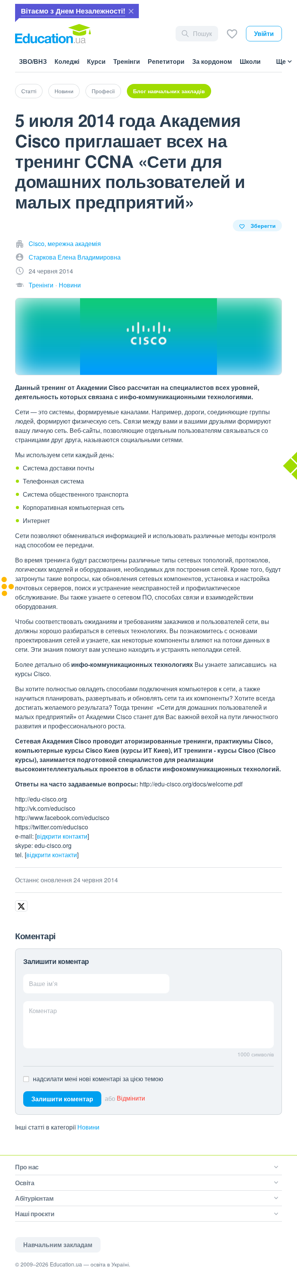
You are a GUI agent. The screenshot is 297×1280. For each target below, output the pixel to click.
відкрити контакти (62, 836)
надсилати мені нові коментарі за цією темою (98, 1078)
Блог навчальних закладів (169, 91)
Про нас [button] (27, 1166)
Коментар (43, 1010)
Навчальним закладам (57, 1244)
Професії (103, 91)
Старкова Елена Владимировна (75, 257)
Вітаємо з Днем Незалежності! (73, 11)
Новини (64, 91)
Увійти (264, 33)
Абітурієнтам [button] (34, 1198)
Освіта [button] (24, 1182)
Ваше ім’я (43, 983)
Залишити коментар (62, 1098)
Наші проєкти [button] (34, 1213)
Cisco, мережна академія (65, 243)
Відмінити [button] (131, 1098)
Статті (28, 91)
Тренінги (41, 284)
